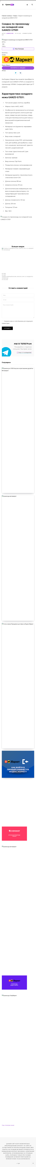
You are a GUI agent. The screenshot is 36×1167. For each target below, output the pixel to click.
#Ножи (4, 70)
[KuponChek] (10, 5)
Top (18, 1163)
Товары (15, 15)
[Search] (31, 4)
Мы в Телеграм (19, 49)
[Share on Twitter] (15, 72)
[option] (18, 264)
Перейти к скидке (18, 68)
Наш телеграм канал (8, 1125)
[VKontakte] (20, 72)
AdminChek (9, 33)
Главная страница (7, 15)
